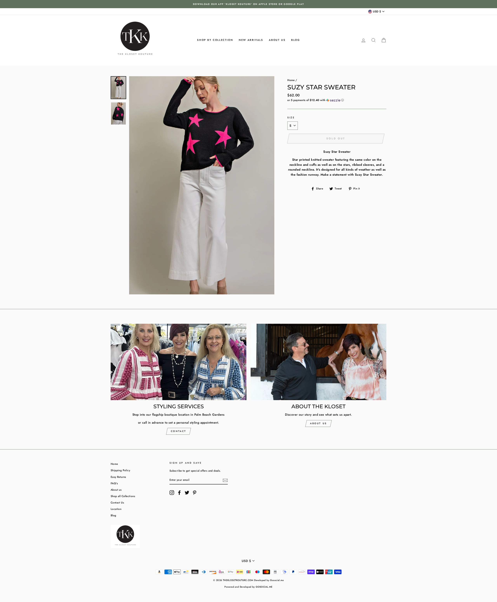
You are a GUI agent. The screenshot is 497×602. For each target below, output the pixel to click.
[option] (248, 4)
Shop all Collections (123, 496)
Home (291, 80)
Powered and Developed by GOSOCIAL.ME (248, 587)
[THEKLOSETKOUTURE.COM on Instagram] (171, 492)
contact (178, 431)
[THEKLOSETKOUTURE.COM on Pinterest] (194, 492)
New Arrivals (251, 40)
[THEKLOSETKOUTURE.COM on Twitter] (187, 492)
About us (277, 40)
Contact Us (117, 502)
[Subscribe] (225, 480)
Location (116, 509)
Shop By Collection (215, 40)
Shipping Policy (120, 470)
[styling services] (178, 362)
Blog (295, 40)
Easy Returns (118, 477)
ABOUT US (318, 423)
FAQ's (114, 483)
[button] (336, 100)
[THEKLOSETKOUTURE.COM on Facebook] (179, 492)
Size (291, 117)
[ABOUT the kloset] (318, 362)
